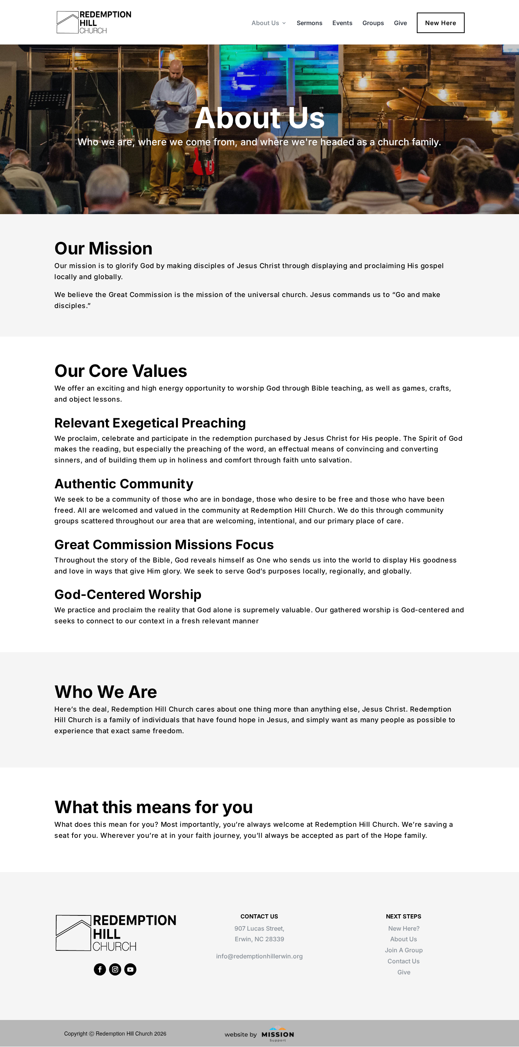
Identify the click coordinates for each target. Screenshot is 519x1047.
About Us (265, 23)
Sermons (310, 23)
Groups (373, 23)
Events (342, 23)
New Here (440, 23)
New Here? (403, 928)
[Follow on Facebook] (100, 969)
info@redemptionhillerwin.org (259, 956)
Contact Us (404, 961)
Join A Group (404, 950)
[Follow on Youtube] (130, 969)
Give (400, 23)
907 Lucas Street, (259, 928)
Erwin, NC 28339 (259, 939)
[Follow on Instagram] (115, 969)
